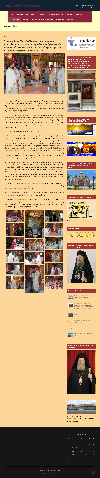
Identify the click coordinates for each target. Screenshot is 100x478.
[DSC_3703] (15, 229)
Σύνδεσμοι (25, 19)
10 (68, 448)
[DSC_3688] (34, 224)
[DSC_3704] (54, 229)
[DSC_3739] (54, 269)
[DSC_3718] (54, 243)
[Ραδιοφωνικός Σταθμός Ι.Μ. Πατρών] (81, 209)
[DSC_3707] (15, 243)
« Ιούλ (69, 460)
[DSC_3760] (54, 282)
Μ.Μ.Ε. (42, 14)
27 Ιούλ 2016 (9, 37)
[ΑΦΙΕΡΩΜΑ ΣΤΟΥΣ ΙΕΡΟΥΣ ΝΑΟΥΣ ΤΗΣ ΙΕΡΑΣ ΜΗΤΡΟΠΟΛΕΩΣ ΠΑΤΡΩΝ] (81, 189)
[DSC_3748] (34, 279)
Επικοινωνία (71, 19)
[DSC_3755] (15, 282)
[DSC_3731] (54, 256)
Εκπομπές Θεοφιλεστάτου (74, 14)
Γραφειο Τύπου (14, 19)
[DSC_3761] (15, 216)
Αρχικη (12, 14)
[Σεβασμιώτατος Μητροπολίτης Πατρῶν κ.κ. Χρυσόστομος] (81, 283)
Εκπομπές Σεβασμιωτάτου (54, 14)
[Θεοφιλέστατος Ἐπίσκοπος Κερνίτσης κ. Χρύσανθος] (81, 393)
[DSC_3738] (15, 269)
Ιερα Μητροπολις (22, 14)
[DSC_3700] (54, 216)
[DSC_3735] (34, 258)
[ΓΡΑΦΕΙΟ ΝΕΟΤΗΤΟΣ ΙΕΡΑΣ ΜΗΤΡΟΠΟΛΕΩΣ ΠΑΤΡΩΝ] (81, 135)
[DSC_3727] (15, 256)
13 (81, 448)
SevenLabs (53, 473)
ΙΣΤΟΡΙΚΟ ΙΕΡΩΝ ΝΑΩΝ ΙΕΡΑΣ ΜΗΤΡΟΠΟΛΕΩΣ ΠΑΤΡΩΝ (48, 19)
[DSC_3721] (34, 245)
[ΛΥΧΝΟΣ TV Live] (81, 237)
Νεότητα (34, 14)
